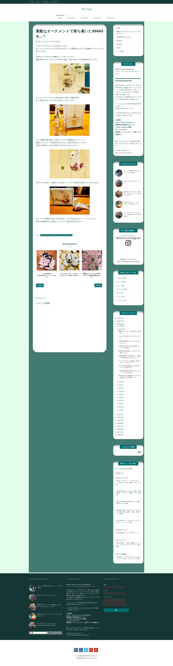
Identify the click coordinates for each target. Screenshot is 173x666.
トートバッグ (120, 300)
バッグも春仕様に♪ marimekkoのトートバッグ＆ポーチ (46, 275)
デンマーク (68, 235)
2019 (119, 321)
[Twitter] (86, 650)
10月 (120, 382)
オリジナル (119, 282)
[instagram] (76, 650)
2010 (119, 435)
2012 (119, 429)
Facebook (85, 18)
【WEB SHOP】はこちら (123, 37)
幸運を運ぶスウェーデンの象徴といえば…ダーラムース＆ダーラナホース (132, 193)
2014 (119, 423)
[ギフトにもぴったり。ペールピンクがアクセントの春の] (69, 260)
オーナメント (59, 235)
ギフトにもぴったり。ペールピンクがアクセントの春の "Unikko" (69, 274)
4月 (120, 400)
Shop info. (71, 18)
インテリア (51, 235)
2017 (119, 414)
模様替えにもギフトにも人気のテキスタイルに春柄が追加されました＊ (92, 275)
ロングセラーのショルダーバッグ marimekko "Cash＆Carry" (132, 214)
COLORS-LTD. (110, 18)
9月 (120, 385)
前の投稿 (98, 285)
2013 (119, 426)
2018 (119, 324)
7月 (120, 391)
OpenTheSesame (121, 491)
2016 (119, 417)
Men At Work (120, 543)
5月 (120, 397)
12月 (120, 326)
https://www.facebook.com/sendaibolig (128, 260)
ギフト (118, 293)
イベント (118, 285)
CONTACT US (54, 2)
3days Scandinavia (121, 501)
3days (118, 480)
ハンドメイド (120, 289)
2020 (119, 318)
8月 (120, 388)
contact (118, 48)
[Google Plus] (91, 650)
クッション (119, 296)
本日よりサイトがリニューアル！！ (47, 595)
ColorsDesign (120, 532)
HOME (118, 28)
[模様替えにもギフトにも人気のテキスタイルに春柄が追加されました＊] (92, 260)
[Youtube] (96, 650)
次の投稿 (39, 285)
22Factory (119, 557)
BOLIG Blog (93, 656)
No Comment (56, 41)
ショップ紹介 (120, 51)
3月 (120, 404)
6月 (120, 394)
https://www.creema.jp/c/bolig (123, 153)
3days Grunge (120, 510)
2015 (119, 420)
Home (32, 2)
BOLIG (43, 235)
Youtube (97, 18)
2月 (120, 407)
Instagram (45, 2)
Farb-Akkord (120, 520)
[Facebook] (81, 650)
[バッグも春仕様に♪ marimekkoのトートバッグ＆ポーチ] (46, 260)
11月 (120, 329)
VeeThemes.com (91, 658)
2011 (119, 432)
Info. (38, 2)
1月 (120, 410)
